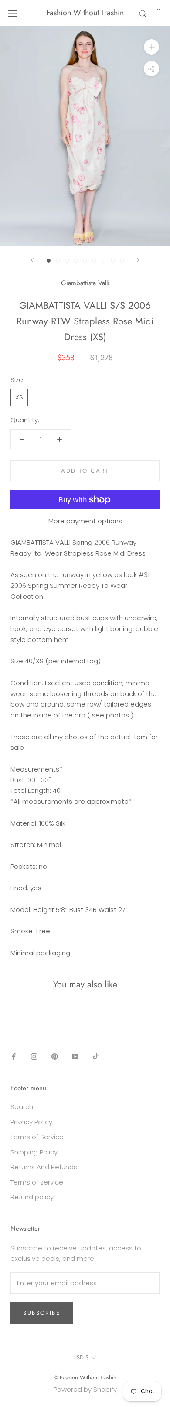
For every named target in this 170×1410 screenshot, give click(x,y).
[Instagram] (34, 1056)
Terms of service (36, 1182)
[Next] (138, 260)
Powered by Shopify (85, 1389)
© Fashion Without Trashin (85, 1377)
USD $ (81, 1357)
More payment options (85, 521)
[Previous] (32, 260)
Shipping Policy (34, 1152)
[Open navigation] (12, 13)
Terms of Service (37, 1136)
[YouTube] (75, 1056)
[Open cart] (158, 13)
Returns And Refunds (43, 1166)
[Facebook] (13, 1056)
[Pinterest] (54, 1056)
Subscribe (41, 1313)
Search (21, 1106)
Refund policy (32, 1197)
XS (19, 397)
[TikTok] (95, 1056)
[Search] (143, 13)
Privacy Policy (31, 1122)
